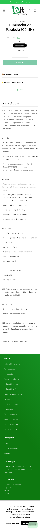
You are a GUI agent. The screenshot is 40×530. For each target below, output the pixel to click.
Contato (7, 453)
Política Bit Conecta (11, 384)
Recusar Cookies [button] (12, 523)
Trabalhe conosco (10, 414)
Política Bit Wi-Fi (10, 389)
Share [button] (21, 90)
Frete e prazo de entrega (13, 394)
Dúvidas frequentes (11, 404)
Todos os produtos (11, 448)
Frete (18, 37)
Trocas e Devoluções (11, 379)
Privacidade (8, 374)
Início (6, 443)
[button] (4, 10)
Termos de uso (9, 369)
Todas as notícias (10, 429)
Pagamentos (8, 399)
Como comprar (9, 409)
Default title (21, 45)
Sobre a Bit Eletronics (12, 364)
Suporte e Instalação (11, 419)
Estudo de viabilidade (12, 424)
